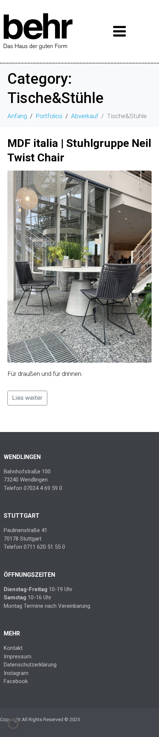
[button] (13, 723)
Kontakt (13, 648)
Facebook (16, 681)
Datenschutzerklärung (30, 664)
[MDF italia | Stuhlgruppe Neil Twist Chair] (79, 266)
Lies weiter (27, 397)
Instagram (16, 673)
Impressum (17, 656)
